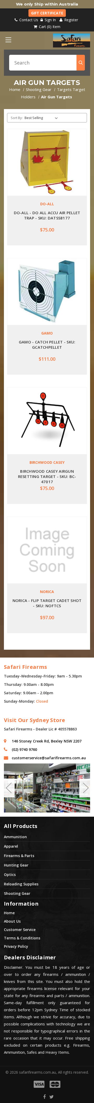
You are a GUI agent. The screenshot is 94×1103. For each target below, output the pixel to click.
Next (85, 788)
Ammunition (15, 836)
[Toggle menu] (8, 39)
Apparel (11, 846)
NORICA (47, 591)
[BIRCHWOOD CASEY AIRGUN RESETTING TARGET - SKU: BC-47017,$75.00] (47, 420)
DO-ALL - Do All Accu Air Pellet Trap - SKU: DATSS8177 (47, 215)
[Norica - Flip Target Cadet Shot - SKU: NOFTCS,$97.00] (47, 550)
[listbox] (42, 117)
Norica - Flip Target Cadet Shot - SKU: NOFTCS (47, 603)
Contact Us (28, 19)
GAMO (47, 333)
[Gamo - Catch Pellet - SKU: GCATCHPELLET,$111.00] (47, 291)
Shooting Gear (17, 893)
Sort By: (17, 117)
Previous (9, 788)
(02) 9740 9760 (24, 749)
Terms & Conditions (22, 937)
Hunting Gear (16, 865)
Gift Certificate (47, 12)
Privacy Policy (16, 946)
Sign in (50, 19)
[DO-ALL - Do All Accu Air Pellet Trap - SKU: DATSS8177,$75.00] (47, 162)
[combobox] (47, 63)
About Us (12, 921)
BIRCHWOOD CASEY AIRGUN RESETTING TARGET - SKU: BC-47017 (47, 476)
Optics (10, 874)
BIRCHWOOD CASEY (47, 462)
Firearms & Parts (19, 855)
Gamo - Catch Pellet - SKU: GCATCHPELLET (47, 344)
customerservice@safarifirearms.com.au (49, 757)
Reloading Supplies (21, 883)
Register (70, 19)
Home (9, 912)
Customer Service (20, 929)
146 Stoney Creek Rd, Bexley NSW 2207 (46, 741)
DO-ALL (47, 203)
